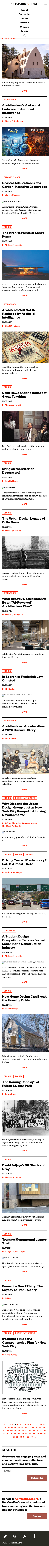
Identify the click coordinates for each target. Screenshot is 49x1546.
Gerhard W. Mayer (13, 873)
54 (24, 1436)
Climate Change (12, 177)
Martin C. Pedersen (14, 121)
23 (33, 1427)
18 (15, 1427)
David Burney (11, 1355)
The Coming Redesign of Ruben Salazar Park (20, 1083)
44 (22, 1433)
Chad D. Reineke (12, 326)
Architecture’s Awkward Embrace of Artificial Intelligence (21, 109)
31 (19, 1430)
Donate (24, 31)
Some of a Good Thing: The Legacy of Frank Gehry (22, 1287)
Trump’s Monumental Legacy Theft (24, 1241)
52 (17, 1436)
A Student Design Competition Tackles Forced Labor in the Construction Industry (23, 941)
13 (41, 1424)
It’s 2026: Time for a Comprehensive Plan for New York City (24, 1342)
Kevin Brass (10, 38)
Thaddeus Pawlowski (11, 826)
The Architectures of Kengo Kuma (23, 234)
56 (31, 1436)
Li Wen (8, 1298)
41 (12, 1433)
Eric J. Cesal (10, 739)
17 (12, 1427)
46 (30, 1433)
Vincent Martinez (13, 195)
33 (26, 1430)
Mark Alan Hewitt (13, 405)
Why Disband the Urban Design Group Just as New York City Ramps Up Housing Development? (24, 809)
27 (4, 1430)
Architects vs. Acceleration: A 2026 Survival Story (23, 728)
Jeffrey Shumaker (13, 823)
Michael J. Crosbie (13, 245)
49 (41, 1433)
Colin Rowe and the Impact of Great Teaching (24, 394)
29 (11, 1430)
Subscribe (24, 14)
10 (31, 1424)
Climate (24, 26)
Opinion (24, 22)
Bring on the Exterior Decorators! (18, 470)
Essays (24, 18)
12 (37, 1424)
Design (7, 227)
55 (28, 1436)
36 (37, 1430)
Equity (18, 855)
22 (29, 1427)
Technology (10, 100)
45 (26, 1433)
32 (22, 1430)
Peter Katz (20, 1252)
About (24, 9)
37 (41, 1430)
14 (44, 1424)
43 (19, 1433)
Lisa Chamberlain (30, 823)
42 (15, 1433)
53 (21, 1436)
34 (30, 1430)
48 (37, 1433)
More (24, 90)
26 (43, 1427)
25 (40, 1427)
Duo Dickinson (11, 481)
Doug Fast (9, 1252)
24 (36, 1427)
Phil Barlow (10, 689)
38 (45, 1430)
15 (5, 1427)
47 (34, 1433)
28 (8, 1430)
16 (9, 1427)
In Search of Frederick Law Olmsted (22, 678)
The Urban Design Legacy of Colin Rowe (23, 520)
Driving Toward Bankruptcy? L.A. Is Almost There (24, 862)
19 (19, 1427)
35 (34, 1430)
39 (4, 1433)
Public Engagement (25, 798)
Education (9, 931)
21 (26, 1427)
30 (15, 1430)
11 (34, 1424)
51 (14, 1436)
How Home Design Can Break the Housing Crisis (24, 998)
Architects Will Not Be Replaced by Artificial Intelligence (19, 313)
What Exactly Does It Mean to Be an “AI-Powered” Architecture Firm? (24, 602)
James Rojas (10, 1094)
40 (8, 1433)
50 (45, 1433)
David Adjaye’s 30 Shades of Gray (23, 1167)
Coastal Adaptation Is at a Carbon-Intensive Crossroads (24, 184)
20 (22, 1427)
